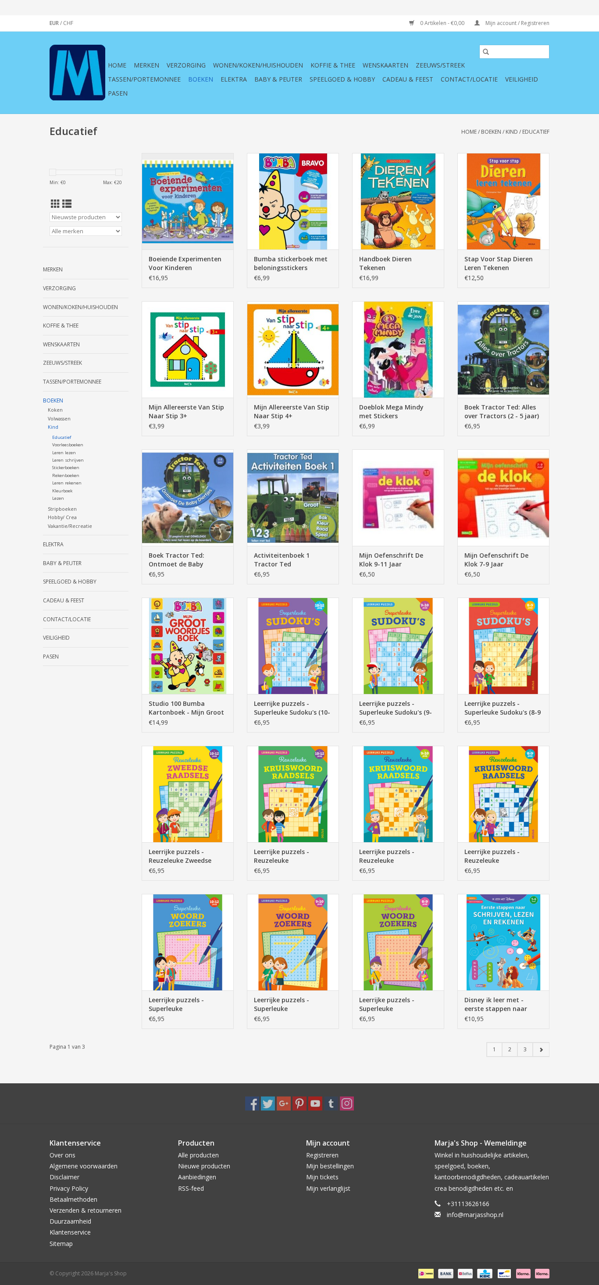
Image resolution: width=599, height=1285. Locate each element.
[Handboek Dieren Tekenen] (398, 201)
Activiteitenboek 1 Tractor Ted (282, 559)
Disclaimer (64, 1177)
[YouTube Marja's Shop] (315, 1103)
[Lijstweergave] (66, 204)
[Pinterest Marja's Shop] (299, 1103)
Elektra (234, 79)
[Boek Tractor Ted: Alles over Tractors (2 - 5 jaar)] (503, 349)
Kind (512, 131)
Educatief (535, 131)
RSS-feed (191, 1188)
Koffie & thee (332, 65)
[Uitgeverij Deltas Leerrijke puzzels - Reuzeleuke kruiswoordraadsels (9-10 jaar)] (398, 794)
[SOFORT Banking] (522, 1273)
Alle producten (198, 1155)
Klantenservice (70, 1232)
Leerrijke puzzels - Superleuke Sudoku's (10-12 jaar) (292, 708)
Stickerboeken (65, 467)
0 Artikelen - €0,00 (442, 23)
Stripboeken (62, 508)
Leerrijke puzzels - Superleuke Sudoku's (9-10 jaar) (395, 708)
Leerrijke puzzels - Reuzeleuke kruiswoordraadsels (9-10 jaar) (397, 856)
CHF (68, 23)
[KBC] (483, 1273)
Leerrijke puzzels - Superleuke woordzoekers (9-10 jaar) (292, 1004)
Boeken (200, 79)
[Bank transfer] (445, 1273)
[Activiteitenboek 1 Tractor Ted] (293, 497)
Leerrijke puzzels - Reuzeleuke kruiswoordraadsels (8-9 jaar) (501, 856)
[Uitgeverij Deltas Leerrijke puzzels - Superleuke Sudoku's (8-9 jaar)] (503, 646)
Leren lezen (64, 453)
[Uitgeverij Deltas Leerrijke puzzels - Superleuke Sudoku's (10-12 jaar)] (293, 646)
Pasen (118, 93)
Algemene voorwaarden (84, 1166)
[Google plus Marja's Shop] (284, 1103)
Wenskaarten (385, 65)
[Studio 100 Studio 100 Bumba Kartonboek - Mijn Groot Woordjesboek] (188, 646)
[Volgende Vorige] (541, 1050)
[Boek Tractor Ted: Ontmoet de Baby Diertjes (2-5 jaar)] (188, 497)
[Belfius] (464, 1273)
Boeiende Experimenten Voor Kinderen (185, 263)
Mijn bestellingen (330, 1166)
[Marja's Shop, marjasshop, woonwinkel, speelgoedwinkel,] (77, 72)
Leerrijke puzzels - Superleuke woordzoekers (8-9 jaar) (395, 1004)
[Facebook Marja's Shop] (252, 1103)
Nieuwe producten (204, 1166)
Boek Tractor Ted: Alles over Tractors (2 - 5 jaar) (501, 411)
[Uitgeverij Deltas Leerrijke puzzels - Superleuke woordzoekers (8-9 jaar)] (398, 942)
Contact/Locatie (469, 79)
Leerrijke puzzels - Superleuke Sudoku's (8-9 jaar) (502, 708)
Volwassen (59, 418)
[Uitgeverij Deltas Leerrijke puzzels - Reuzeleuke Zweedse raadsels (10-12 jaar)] (188, 794)
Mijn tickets (322, 1177)
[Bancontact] (503, 1273)
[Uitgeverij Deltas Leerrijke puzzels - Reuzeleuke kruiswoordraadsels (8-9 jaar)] (503, 794)
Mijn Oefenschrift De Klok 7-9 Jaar (496, 559)
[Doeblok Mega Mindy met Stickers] (398, 349)
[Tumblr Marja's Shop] (331, 1103)
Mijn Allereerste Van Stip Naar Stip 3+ (186, 411)
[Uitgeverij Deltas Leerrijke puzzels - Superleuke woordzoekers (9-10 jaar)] (293, 942)
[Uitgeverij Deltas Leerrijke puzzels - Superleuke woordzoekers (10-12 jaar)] (188, 942)
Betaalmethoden (73, 1199)
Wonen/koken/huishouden (258, 65)
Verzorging (186, 65)
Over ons (62, 1155)
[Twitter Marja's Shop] (268, 1103)
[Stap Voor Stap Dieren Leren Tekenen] (503, 201)
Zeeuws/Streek (440, 65)
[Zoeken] (485, 52)
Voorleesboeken (67, 445)
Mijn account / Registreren (516, 23)
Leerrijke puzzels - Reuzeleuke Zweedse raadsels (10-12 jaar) (180, 856)
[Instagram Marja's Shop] (347, 1103)
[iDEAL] (425, 1273)
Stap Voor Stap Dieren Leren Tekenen (498, 263)
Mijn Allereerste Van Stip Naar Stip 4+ (291, 411)
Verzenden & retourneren (85, 1210)
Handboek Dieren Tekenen (385, 263)
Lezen (58, 498)
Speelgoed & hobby (342, 79)
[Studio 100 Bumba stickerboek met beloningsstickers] (293, 201)
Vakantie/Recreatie (70, 526)
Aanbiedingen (197, 1177)
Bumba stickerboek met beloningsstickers (291, 263)
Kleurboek (62, 491)
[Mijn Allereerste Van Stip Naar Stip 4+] (293, 349)
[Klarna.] (540, 1273)
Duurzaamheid (70, 1221)
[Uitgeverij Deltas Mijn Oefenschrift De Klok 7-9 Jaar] (503, 497)
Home (117, 65)
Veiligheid (521, 79)
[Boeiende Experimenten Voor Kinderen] (188, 201)
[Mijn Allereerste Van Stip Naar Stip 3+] (188, 349)
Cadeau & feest (407, 79)
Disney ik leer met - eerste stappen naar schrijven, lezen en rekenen (495, 1004)
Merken (146, 65)
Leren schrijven (68, 460)
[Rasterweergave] (55, 204)
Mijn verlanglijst (328, 1188)
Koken (55, 409)
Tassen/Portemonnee (144, 79)
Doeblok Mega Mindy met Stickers (391, 411)
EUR (55, 23)
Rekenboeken (65, 475)
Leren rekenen (67, 483)
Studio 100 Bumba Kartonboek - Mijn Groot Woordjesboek (186, 708)
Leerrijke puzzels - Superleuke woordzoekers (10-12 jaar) (180, 1004)
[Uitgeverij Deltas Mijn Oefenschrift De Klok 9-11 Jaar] (398, 497)
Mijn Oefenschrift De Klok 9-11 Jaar (391, 559)
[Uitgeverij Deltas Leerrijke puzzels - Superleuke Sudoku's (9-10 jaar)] (398, 646)
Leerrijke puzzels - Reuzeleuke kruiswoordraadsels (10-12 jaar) (291, 856)
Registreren (322, 1155)
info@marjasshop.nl (475, 1214)
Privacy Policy (69, 1188)
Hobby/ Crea (62, 517)
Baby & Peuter (278, 79)
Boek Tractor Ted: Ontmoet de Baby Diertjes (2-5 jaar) (176, 560)
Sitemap (61, 1243)
